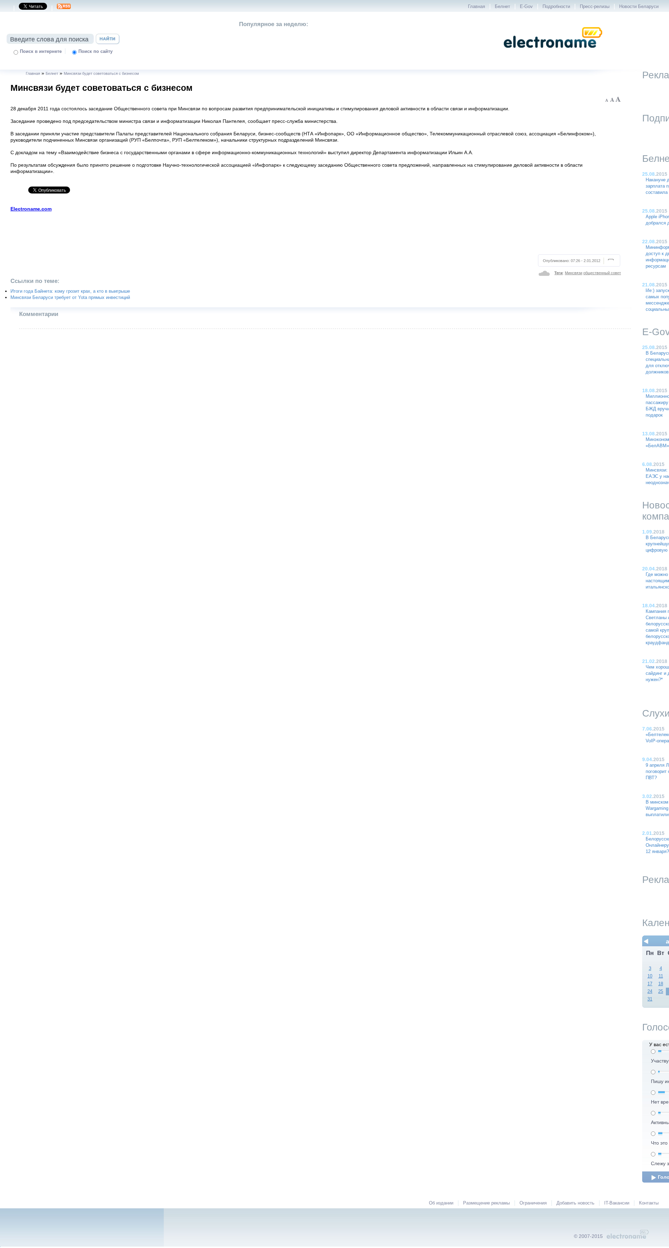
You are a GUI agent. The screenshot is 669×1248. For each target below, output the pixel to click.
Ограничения (533, 1203)
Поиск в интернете (41, 51)
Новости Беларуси (639, 6)
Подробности (556, 6)
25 (660, 991)
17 (649, 983)
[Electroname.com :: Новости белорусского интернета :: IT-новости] (552, 52)
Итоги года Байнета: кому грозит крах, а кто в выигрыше (70, 291)
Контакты (649, 1203)
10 (649, 976)
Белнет (502, 6)
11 (661, 976)
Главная (476, 6)
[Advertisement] (315, 232)
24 (649, 991)
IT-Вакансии (616, 1203)
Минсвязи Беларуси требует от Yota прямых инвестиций (70, 297)
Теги (558, 273)
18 (660, 983)
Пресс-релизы (594, 6)
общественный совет (602, 273)
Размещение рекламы (486, 1203)
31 (649, 999)
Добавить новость (575, 1203)
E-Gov (526, 6)
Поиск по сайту (95, 51)
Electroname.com (31, 209)
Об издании (441, 1203)
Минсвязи (573, 273)
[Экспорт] (64, 8)
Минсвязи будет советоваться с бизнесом (101, 73)
